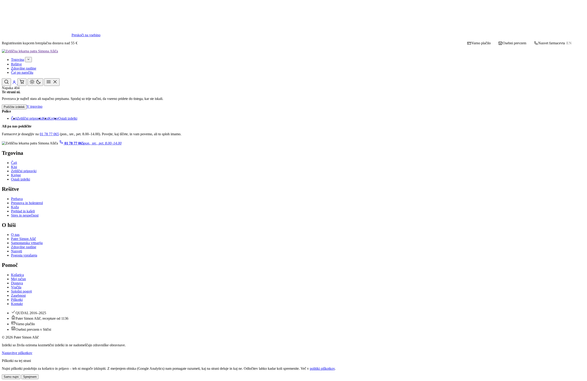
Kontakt (17, 304)
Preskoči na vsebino (86, 35)
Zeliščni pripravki (29, 118)
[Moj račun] (14, 83)
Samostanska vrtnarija (27, 243)
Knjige (53, 118)
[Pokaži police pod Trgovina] (28, 59)
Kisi (14, 167)
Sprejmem (30, 376)
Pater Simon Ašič (23, 239)
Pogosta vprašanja (24, 255)
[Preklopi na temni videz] (35, 82)
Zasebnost (18, 295)
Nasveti (16, 251)
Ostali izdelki (67, 118)
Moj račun (18, 279)
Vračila (16, 287)
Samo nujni (11, 376)
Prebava (17, 199)
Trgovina (17, 60)
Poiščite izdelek (14, 107)
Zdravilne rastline (23, 68)
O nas (15, 235)
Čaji (14, 163)
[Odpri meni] (52, 82)
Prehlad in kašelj (23, 211)
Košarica (17, 275)
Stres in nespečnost (25, 215)
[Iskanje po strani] (6, 82)
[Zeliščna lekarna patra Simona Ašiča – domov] (30, 51)
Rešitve (16, 64)
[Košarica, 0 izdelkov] (22, 82)
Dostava (17, 283)
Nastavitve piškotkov (17, 353)
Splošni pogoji (21, 291)
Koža (15, 207)
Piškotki (17, 300)
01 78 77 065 (49, 134)
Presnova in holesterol (27, 203)
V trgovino (34, 106)
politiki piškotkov (322, 368)
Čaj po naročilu (22, 72)
